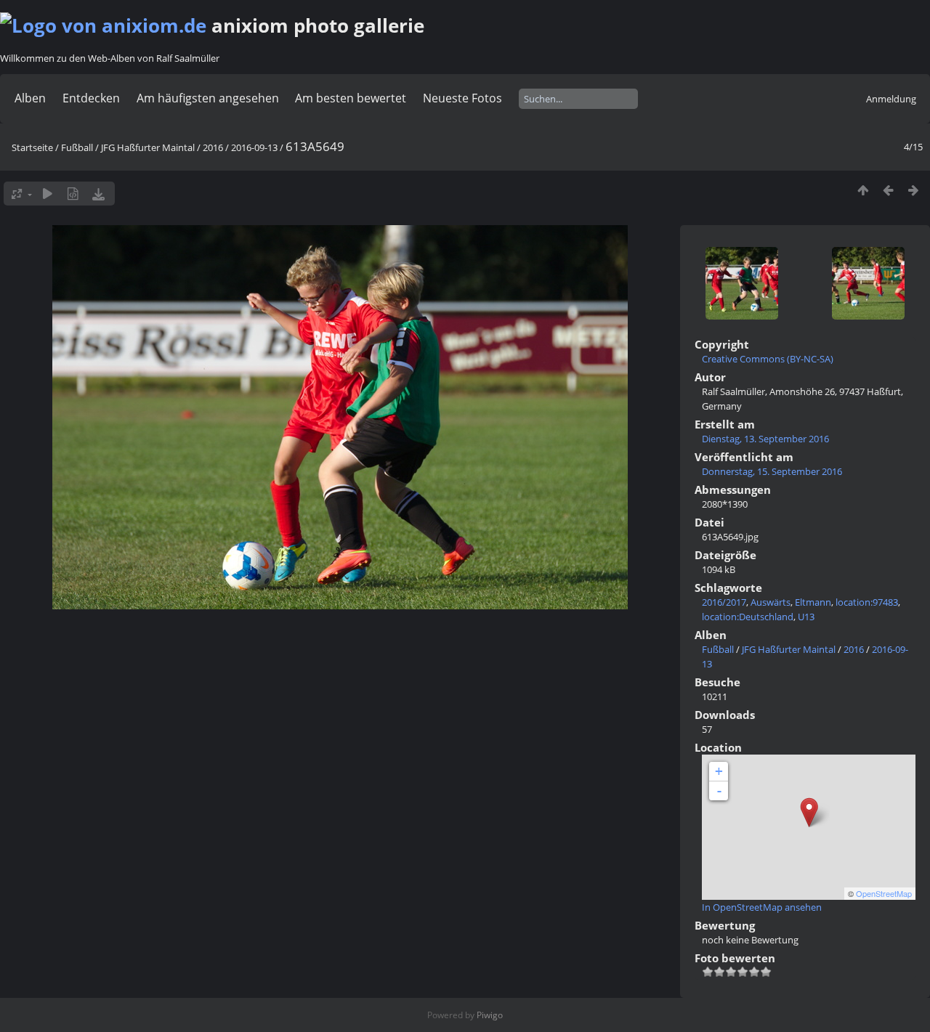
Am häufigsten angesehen (208, 98)
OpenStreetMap (884, 893)
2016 (213, 147)
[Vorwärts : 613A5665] (913, 190)
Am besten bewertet (350, 98)
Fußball (77, 147)
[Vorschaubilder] (863, 190)
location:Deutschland (747, 616)
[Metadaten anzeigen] (73, 193)
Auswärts (770, 602)
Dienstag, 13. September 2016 (765, 438)
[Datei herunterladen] (98, 193)
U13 (806, 616)
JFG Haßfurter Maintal (148, 147)
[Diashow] (47, 193)
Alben (30, 98)
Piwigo (490, 1015)
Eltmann (813, 602)
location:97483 (867, 602)
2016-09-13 (254, 147)
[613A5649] (809, 812)
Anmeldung (891, 98)
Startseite (32, 147)
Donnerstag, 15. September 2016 (772, 471)
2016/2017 (724, 602)
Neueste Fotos (462, 98)
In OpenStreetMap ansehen (762, 907)
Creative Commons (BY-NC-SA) (767, 358)
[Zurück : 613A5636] (888, 190)
